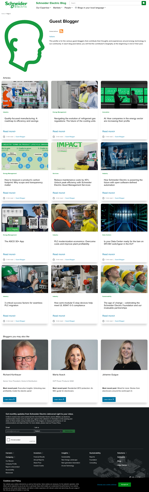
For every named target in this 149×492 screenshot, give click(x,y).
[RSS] (61, 32)
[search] (144, 3)
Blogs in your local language (91, 7)
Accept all (124, 484)
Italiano (52, 37)
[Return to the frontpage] (16, 5)
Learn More (9, 399)
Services (55, 173)
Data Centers (106, 235)
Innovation (105, 112)
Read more (8, 131)
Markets (57, 7)
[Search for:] (105, 3)
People (68, 7)
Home (3, 13)
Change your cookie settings (106, 484)
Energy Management (59, 112)
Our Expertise (42, 7)
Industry (5, 112)
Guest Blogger (20, 136)
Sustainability (106, 296)
